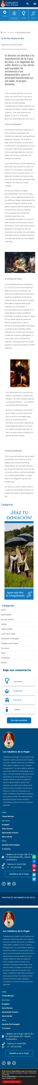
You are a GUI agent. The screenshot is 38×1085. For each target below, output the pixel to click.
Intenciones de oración (14, 18)
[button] (28, 4)
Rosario (23, 18)
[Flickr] (34, 875)
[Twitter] (9, 884)
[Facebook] (34, 861)
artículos (10, 32)
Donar (33, 18)
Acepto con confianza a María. (12, 1082)
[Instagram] (14, 884)
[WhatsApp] (34, 857)
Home (4, 32)
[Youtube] (34, 870)
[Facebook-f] (3, 884)
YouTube (4, 16)
